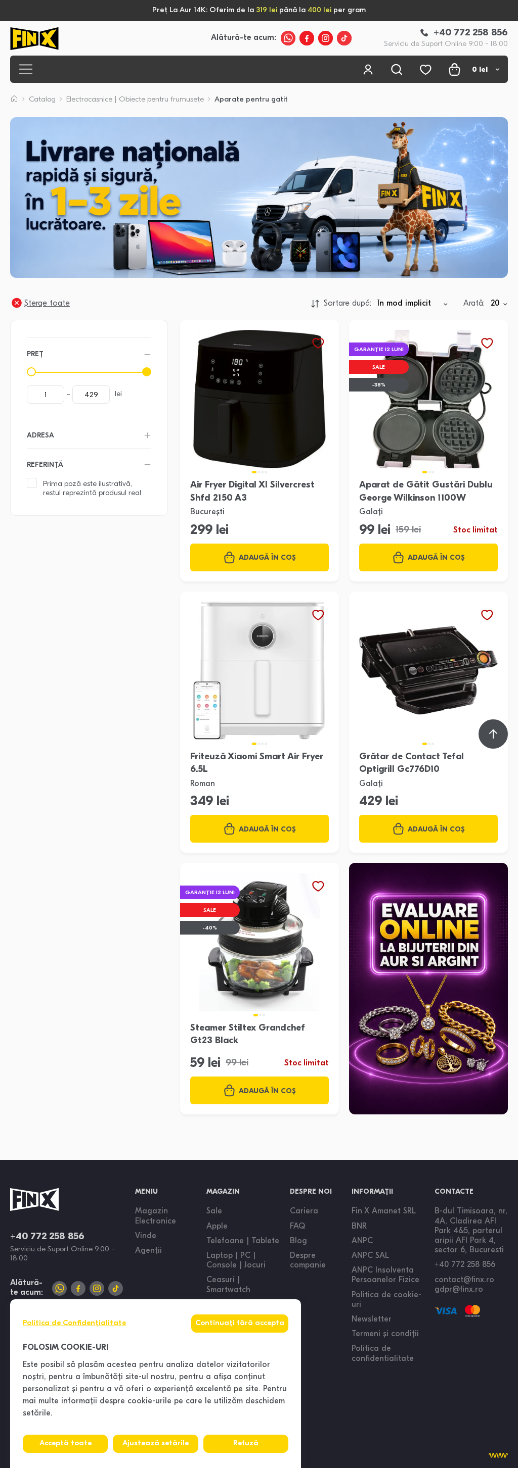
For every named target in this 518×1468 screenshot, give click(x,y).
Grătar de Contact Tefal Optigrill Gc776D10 (411, 763)
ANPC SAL (370, 1256)
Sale (214, 1211)
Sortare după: (347, 304)
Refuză (245, 1443)
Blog (298, 1241)
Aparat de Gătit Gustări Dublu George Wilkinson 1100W (426, 492)
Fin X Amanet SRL (384, 1211)
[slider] (31, 371)
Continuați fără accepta (239, 1323)
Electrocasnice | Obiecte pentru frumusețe (135, 100)
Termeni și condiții (385, 1334)
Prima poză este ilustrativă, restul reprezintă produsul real (92, 488)
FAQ (297, 1226)
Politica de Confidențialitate (74, 1323)
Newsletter (372, 1319)
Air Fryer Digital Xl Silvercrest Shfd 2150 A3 (252, 492)
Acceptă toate (65, 1443)
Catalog (42, 100)
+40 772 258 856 (47, 1237)
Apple (217, 1226)
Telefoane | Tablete (242, 1241)
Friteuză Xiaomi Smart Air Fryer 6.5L (256, 763)
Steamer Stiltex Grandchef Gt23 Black (247, 1035)
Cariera (304, 1211)
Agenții (148, 1251)
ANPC (362, 1241)
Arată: (474, 304)
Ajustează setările (155, 1443)
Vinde (145, 1236)
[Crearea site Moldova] (498, 1455)
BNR (359, 1226)
